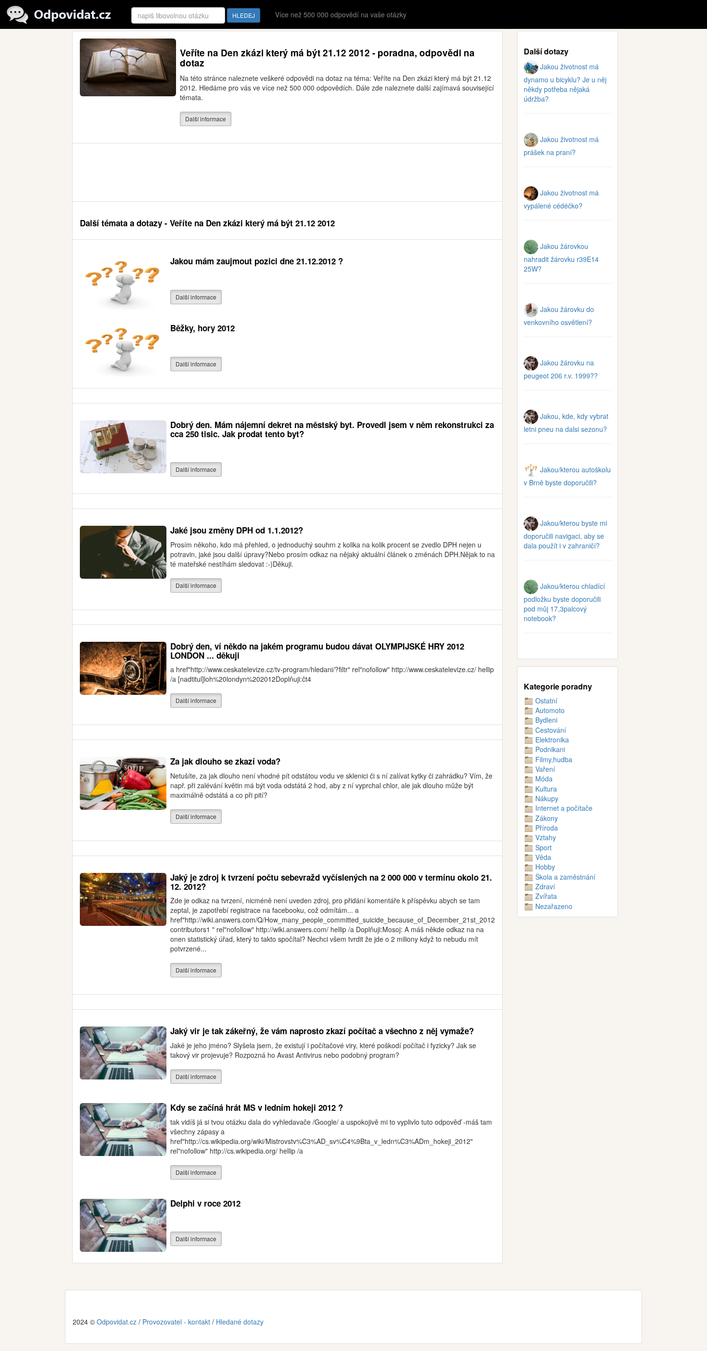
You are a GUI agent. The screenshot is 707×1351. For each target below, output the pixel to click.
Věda (542, 857)
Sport (542, 847)
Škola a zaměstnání (564, 877)
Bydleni (545, 720)
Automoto (549, 710)
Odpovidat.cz (117, 1321)
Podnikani (549, 749)
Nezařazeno (552, 906)
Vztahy (544, 837)
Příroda (545, 827)
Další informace (205, 119)
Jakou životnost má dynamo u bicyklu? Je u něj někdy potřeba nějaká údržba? (565, 83)
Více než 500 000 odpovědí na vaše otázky (340, 14)
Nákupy (545, 798)
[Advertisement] (255, 172)
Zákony (545, 818)
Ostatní (545, 700)
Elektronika (551, 739)
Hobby (544, 866)
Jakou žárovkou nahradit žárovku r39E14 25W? (561, 257)
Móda (543, 778)
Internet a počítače (563, 808)
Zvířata (545, 896)
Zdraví (544, 886)
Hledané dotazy (240, 1321)
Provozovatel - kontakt (176, 1321)
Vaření (544, 769)
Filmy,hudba (552, 759)
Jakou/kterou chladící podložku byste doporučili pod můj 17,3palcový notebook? (564, 602)
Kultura (545, 788)
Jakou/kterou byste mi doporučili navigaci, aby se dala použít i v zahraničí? (565, 534)
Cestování (549, 730)
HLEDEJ (243, 15)
